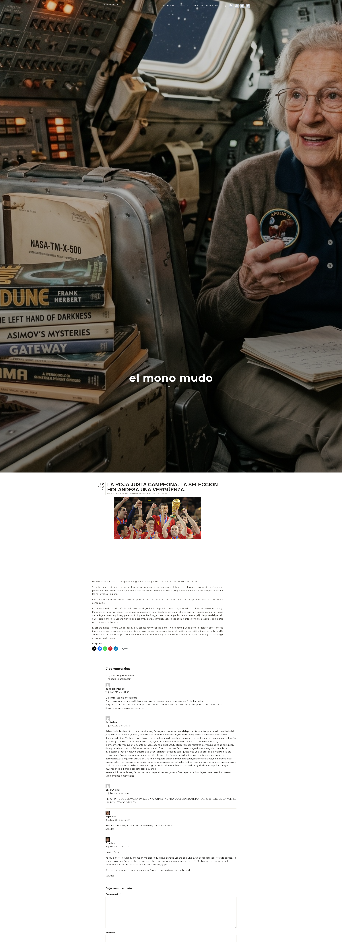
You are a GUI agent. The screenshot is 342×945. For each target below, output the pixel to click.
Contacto (183, 5)
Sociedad (147, 493)
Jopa (157, 493)
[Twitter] (242, 6)
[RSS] (231, 6)
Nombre (110, 932)
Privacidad (213, 5)
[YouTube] (237, 6)
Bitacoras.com (124, 679)
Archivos (168, 5)
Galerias (197, 5)
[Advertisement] (157, 560)
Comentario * (113, 894)
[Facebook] (248, 6)
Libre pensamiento (136, 493)
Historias (125, 493)
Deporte (118, 493)
